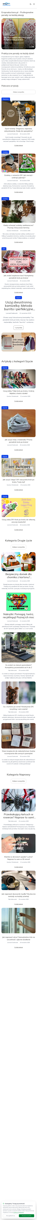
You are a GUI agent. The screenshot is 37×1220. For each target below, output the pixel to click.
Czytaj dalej (18, 328)
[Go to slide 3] (33, 46)
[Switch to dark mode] (30, 4)
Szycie (7, 34)
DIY (4, 249)
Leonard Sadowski (12, 134)
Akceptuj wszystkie (26, 1215)
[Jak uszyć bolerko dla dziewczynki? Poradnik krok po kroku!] (18, 33)
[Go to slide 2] (31, 46)
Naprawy (6, 99)
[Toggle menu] (34, 4)
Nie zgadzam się (10, 1215)
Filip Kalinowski (8, 43)
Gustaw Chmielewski (12, 230)
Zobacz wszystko (18, 92)
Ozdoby (5, 152)
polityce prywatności (19, 1212)
